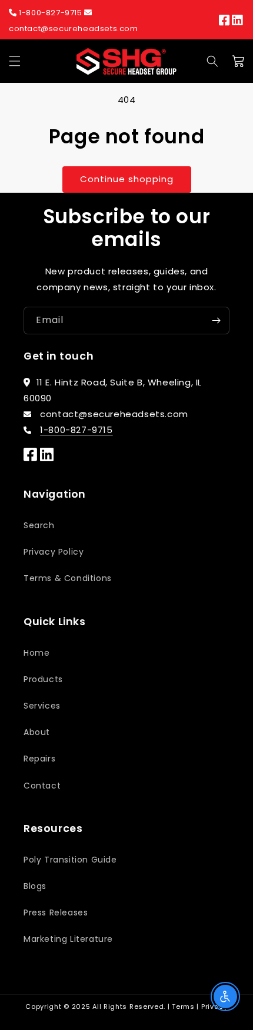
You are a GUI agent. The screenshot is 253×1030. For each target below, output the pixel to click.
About (37, 732)
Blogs (35, 886)
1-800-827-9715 (51, 12)
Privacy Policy (54, 552)
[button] (15, 61)
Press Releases (56, 912)
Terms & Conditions (68, 578)
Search (39, 525)
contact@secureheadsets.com (73, 28)
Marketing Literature (68, 939)
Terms (183, 1006)
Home (36, 653)
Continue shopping (127, 179)
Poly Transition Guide (70, 859)
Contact (42, 785)
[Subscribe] (216, 320)
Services (42, 706)
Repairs (39, 758)
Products (43, 679)
